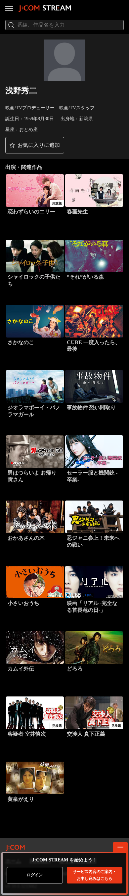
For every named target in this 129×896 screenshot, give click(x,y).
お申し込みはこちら (94, 875)
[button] (34, 145)
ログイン (35, 875)
